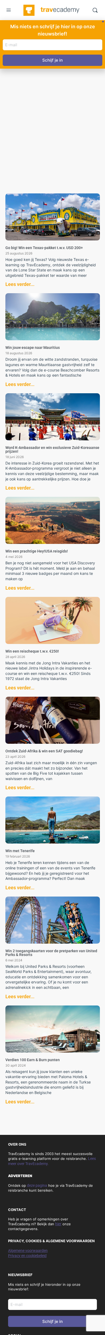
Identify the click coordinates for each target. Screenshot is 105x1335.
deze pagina (37, 1185)
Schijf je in (52, 1321)
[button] (103, 21)
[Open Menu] (8, 10)
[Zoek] (95, 10)
